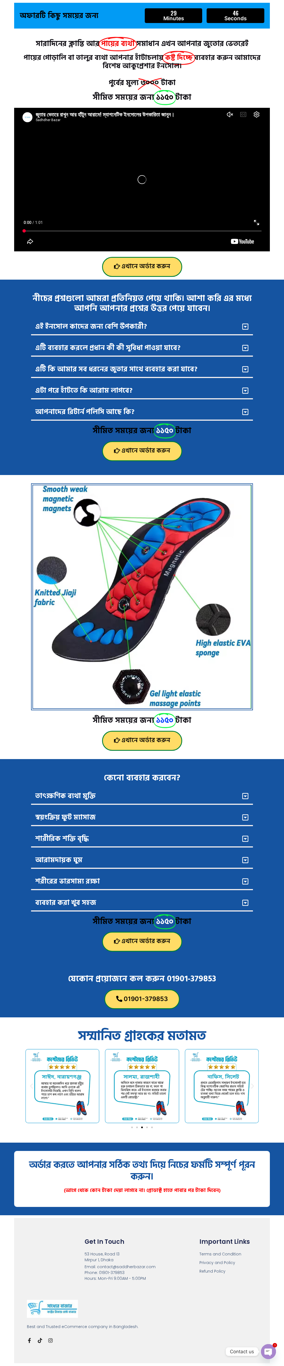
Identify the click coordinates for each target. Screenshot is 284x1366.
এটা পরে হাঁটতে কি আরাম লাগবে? (84, 390)
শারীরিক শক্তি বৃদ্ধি (62, 838)
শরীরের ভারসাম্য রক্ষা (67, 881)
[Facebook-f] (29, 1340)
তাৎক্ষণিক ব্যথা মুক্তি (65, 796)
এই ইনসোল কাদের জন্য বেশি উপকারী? (91, 326)
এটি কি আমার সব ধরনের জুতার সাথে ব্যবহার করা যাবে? (116, 369)
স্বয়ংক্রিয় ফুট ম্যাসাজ (65, 817)
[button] (142, 327)
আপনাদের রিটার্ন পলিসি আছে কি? (85, 412)
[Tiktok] (39, 1340)
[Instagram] (50, 1340)
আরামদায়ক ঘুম (58, 860)
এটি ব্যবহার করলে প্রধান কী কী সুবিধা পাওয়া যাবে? (108, 348)
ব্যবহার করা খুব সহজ (65, 902)
